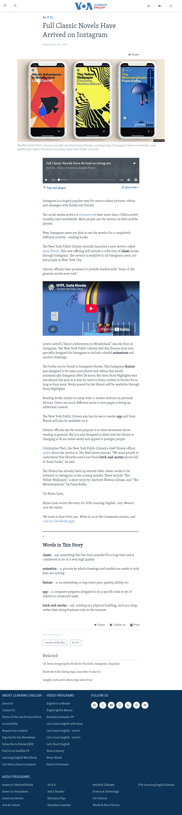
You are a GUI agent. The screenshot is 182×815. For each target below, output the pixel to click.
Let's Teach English (58, 744)
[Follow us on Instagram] (119, 705)
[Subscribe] (144, 705)
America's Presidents (15, 791)
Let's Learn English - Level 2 (63, 737)
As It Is (48, 17)
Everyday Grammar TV (60, 717)
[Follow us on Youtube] (111, 705)
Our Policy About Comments (19, 764)
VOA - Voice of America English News (72, 168)
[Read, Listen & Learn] (170, 6)
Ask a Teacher (56, 791)
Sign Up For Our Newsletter (19, 737)
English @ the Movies (60, 710)
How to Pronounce (58, 764)
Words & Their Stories (106, 805)
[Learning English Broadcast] (149, 6)
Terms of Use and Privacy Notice (21, 717)
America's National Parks (17, 785)
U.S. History (100, 798)
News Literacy (55, 751)
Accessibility (10, 724)
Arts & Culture (11, 805)
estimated (86, 215)
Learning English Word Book (19, 757)
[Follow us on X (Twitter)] (102, 705)
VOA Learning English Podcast (156, 785)
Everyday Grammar (59, 805)
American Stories (12, 798)
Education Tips (56, 798)
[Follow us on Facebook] (94, 705)
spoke (47, 453)
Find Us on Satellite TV (16, 751)
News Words (54, 757)
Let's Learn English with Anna (65, 724)
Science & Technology (106, 791)
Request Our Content (14, 730)
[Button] (134, 54)
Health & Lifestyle (103, 785)
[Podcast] (136, 705)
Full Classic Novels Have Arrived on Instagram (78, 163)
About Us (7, 703)
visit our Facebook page (58, 521)
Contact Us (8, 710)
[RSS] (128, 705)
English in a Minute (58, 703)
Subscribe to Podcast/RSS (17, 744)
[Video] (159, 6)
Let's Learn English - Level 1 (63, 730)
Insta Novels (51, 251)
